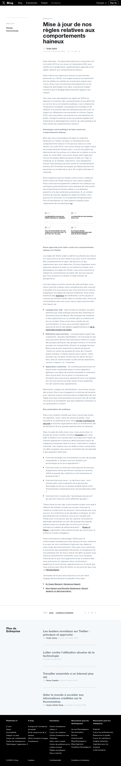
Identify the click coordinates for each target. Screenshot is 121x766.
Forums (74, 735)
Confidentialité (55, 760)
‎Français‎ (101, 3)
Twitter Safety (51, 48)
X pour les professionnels (103, 732)
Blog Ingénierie (77, 744)
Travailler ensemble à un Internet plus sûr (68, 675)
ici (71, 203)
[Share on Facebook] (71, 51)
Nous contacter (56, 753)
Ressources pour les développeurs (80, 722)
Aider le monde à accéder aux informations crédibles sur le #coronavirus (63, 698)
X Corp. (31, 721)
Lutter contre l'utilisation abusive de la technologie (69, 654)
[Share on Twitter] (69, 51)
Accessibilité (11, 732)
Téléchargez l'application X (17, 744)
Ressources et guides (101, 735)
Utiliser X (53, 729)
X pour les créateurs (58, 732)
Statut (8, 729)
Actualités (32, 729)
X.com (8, 726)
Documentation (77, 732)
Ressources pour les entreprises (101, 722)
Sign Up (113, 3)
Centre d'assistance (58, 726)
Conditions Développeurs (81, 747)
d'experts (79, 435)
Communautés (77, 738)
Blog (20, 3)
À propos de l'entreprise (37, 726)
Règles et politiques (57, 750)
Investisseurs (33, 741)
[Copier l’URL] (78, 51)
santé (51, 613)
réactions (60, 295)
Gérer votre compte (57, 741)
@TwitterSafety (52, 570)
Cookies (31, 760)
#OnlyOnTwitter (12, 31)
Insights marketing (100, 741)
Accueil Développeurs (80, 729)
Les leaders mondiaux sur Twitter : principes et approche (66, 632)
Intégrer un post (12, 735)
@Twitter (9, 28)
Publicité (96, 729)
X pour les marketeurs (101, 738)
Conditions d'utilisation (80, 760)
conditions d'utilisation (64, 613)
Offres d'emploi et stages (38, 738)
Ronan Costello (52, 680)
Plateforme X (11, 721)
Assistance (54, 721)
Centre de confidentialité (16, 738)
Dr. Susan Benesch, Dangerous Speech (63, 584)
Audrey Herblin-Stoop (54, 705)
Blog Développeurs (78, 741)
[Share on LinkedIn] (75, 51)
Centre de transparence (15, 741)
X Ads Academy (99, 750)
